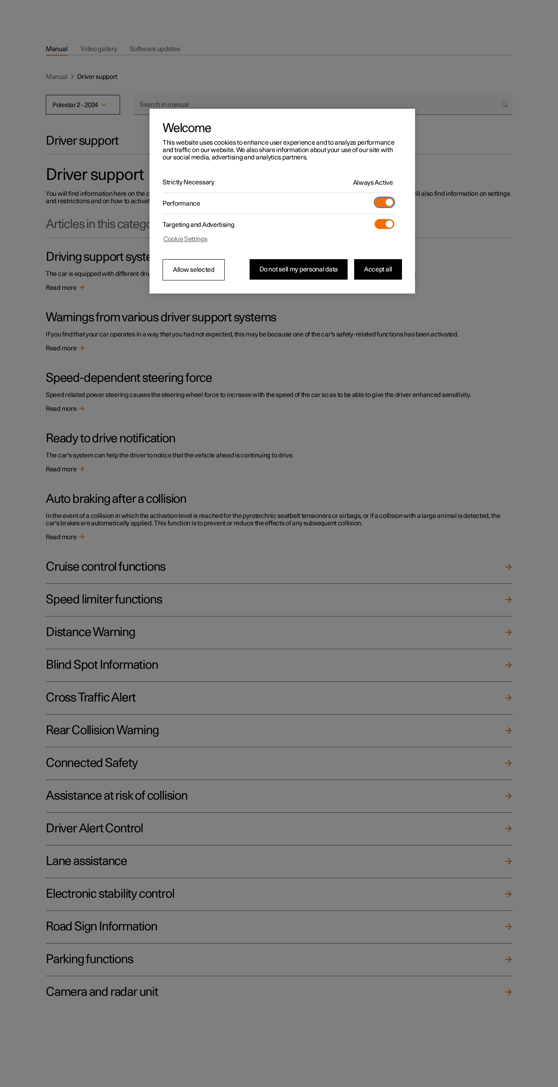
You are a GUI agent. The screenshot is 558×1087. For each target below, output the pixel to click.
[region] (282, 201)
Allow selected (193, 270)
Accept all (378, 269)
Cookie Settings (185, 239)
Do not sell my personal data (298, 269)
